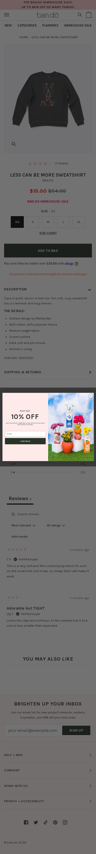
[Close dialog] (91, 396)
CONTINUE (25, 441)
